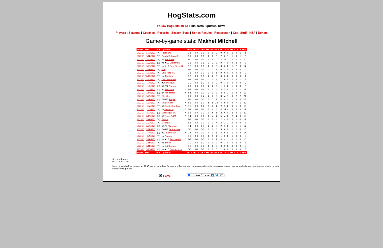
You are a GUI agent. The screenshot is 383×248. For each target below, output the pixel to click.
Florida (165, 119)
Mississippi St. (169, 112)
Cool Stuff (240, 32)
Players (121, 32)
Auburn (172, 86)
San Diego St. (177, 66)
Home (167, 176)
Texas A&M (167, 102)
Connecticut (176, 149)
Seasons (134, 32)
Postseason (222, 32)
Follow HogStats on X (172, 26)
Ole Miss (166, 96)
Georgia (166, 122)
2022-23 (140, 53)
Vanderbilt (169, 92)
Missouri (170, 82)
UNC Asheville (169, 79)
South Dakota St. (170, 56)
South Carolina (172, 106)
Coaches (149, 32)
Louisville (169, 59)
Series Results (202, 32)
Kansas (172, 146)
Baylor (172, 99)
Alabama (169, 89)
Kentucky (169, 109)
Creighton (175, 63)
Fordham (166, 53)
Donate (263, 32)
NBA (252, 32)
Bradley (169, 76)
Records (163, 32)
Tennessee (174, 129)
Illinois (168, 142)
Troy (164, 69)
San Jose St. (168, 72)
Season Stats (180, 32)
